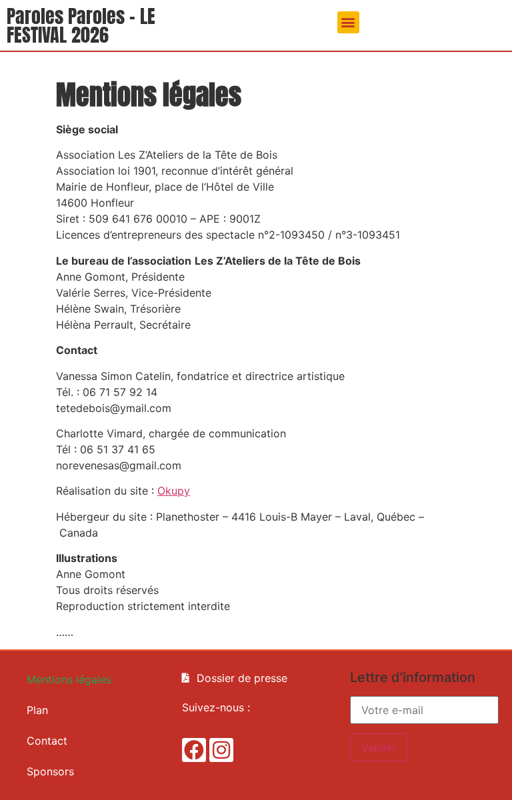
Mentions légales (69, 679)
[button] (348, 22)
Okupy (173, 490)
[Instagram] (221, 750)
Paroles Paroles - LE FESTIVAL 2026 (81, 25)
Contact (47, 740)
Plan (37, 710)
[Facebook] (194, 750)
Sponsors (50, 771)
